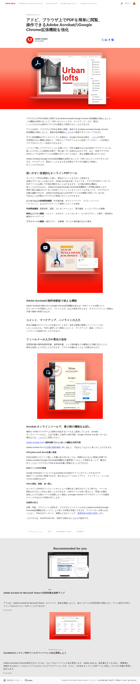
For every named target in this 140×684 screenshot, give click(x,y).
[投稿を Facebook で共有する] (109, 40)
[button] (13, 680)
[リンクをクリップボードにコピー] (112, 40)
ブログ (75, 518)
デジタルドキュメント (33, 15)
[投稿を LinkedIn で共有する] (106, 40)
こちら (69, 132)
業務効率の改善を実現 (87, 513)
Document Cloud (64, 531)
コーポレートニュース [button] (87, 3)
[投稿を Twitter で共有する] (103, 40)
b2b (50, 589)
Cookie (124, 680)
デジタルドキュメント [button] (68, 3)
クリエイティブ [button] (51, 3)
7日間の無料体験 (52, 447)
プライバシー (93, 680)
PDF (49, 531)
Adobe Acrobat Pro (34, 442)
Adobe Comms (41, 39)
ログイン (128, 3)
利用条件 (118, 680)
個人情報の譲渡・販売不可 (106, 680)
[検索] (122, 3)
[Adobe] (134, 3)
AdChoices (133, 680)
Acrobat (80, 531)
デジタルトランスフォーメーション (31, 3)
